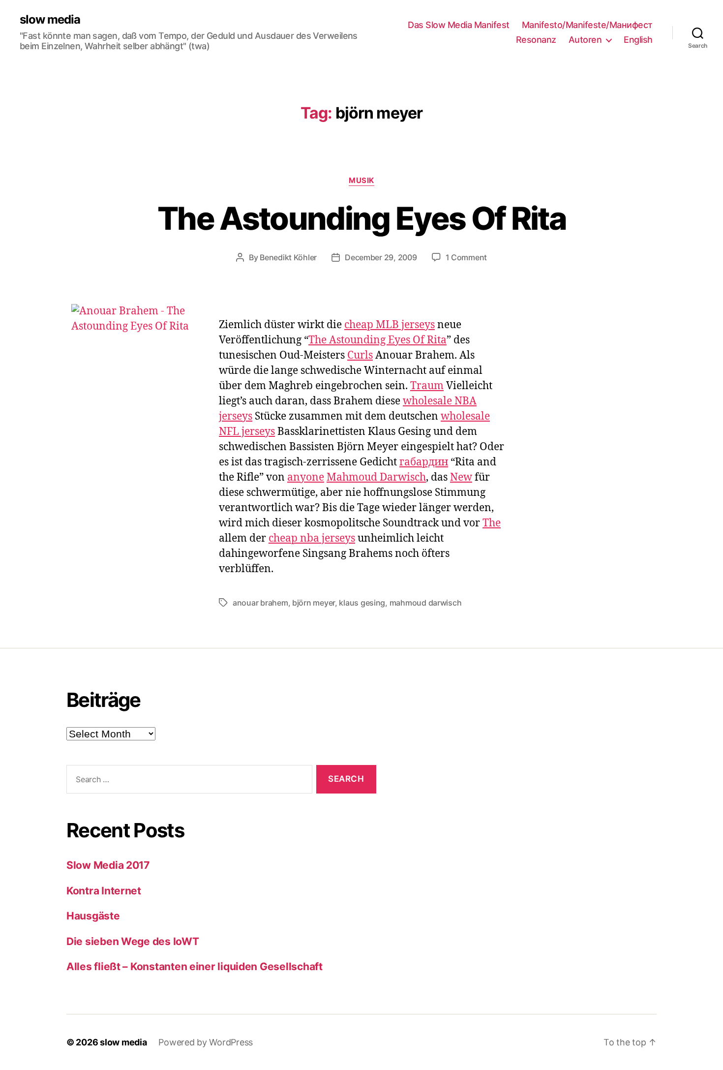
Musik (361, 180)
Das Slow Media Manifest (459, 25)
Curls (360, 355)
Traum (427, 386)
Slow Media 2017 (108, 865)
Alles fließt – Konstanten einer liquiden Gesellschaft (194, 966)
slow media (50, 20)
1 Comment (466, 257)
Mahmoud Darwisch (376, 477)
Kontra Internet (103, 891)
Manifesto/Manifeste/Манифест (587, 25)
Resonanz (536, 39)
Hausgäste (93, 916)
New (461, 477)
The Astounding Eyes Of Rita (361, 218)
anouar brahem (260, 603)
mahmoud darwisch (426, 603)
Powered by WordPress (205, 1042)
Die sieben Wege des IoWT (132, 941)
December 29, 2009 (381, 257)
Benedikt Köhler (288, 257)
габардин (423, 462)
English (638, 39)
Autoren (585, 39)
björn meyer (313, 603)
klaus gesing (362, 603)
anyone (305, 477)
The (491, 523)
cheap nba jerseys (312, 538)
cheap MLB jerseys (389, 325)
